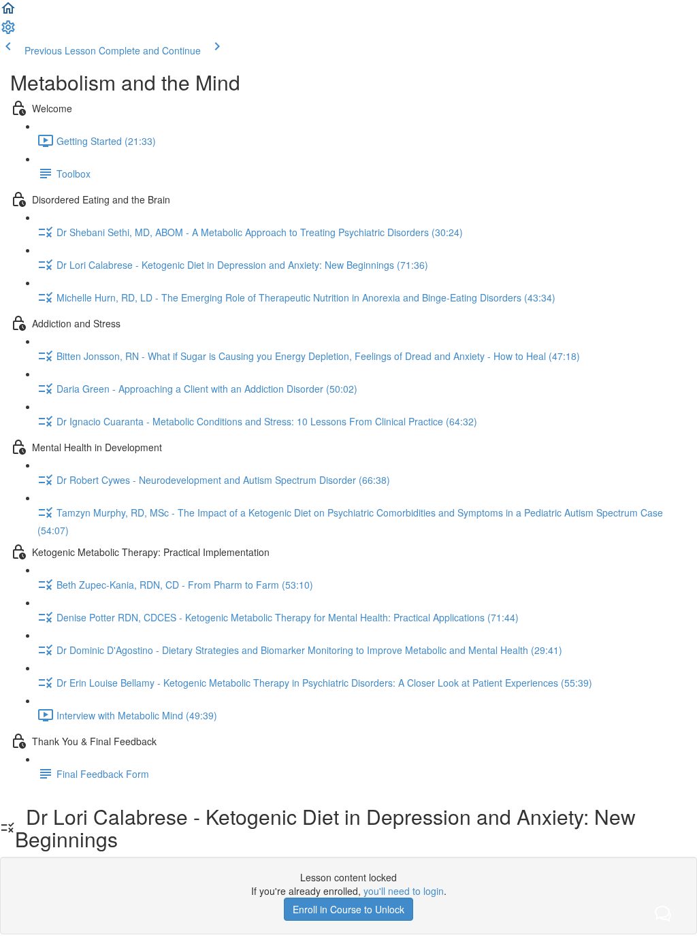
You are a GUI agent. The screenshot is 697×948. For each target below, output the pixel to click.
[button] (8, 12)
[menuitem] (8, 31)
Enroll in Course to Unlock (348, 909)
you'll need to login (403, 891)
